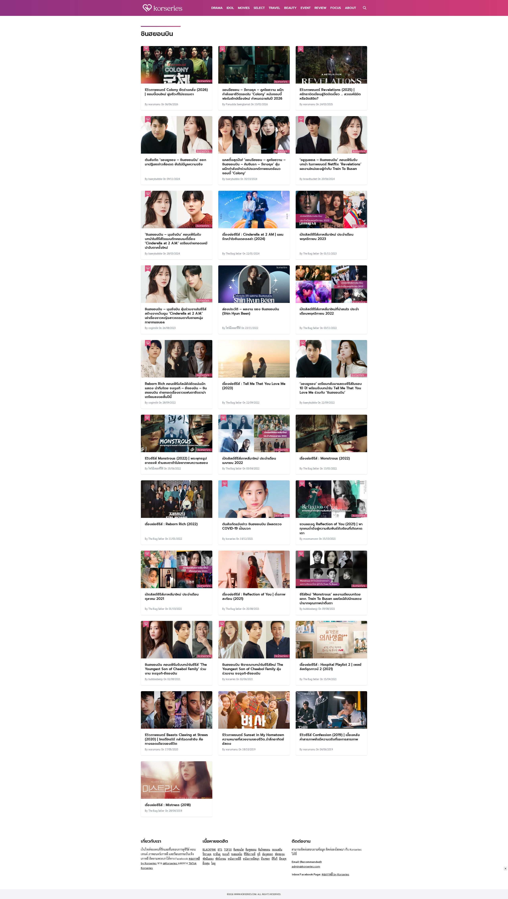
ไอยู (213, 863)
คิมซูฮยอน (250, 849)
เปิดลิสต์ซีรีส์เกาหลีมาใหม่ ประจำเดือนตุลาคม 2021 (172, 596)
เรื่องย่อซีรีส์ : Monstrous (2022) (325, 458)
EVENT (306, 8)
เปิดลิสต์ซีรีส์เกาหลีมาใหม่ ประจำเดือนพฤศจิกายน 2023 (326, 236)
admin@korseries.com (306, 866)
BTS (220, 849)
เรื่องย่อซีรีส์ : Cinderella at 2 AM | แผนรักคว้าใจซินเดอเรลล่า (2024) (252, 236)
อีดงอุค (282, 858)
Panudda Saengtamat (238, 104)
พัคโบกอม (220, 858)
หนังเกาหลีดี (234, 858)
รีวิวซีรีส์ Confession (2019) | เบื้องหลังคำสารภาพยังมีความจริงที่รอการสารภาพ (330, 737)
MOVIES (244, 8)
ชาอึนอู (216, 854)
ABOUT (350, 8)
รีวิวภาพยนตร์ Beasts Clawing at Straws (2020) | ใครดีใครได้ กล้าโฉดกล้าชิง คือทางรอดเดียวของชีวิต (176, 739)
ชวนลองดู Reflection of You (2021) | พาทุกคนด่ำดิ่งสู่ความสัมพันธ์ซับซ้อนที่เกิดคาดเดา (331, 528)
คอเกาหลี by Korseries (335, 874)
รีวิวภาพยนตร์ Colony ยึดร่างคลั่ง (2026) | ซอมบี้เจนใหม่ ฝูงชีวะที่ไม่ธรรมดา (176, 92)
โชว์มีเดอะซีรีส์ (233, 328)
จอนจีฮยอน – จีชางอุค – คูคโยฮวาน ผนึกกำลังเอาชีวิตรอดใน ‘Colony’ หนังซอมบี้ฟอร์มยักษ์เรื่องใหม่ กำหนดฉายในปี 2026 (253, 94)
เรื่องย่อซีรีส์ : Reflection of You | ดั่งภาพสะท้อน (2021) (253, 596)
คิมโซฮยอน (264, 849)
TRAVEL (274, 8)
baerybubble (155, 178)
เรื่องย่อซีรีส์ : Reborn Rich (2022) (171, 524)
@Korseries (170, 863)
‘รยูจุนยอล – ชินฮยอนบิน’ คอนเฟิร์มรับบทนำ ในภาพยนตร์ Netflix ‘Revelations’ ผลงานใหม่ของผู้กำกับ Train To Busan (330, 164)
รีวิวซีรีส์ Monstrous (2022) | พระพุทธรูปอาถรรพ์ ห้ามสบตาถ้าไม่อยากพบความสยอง (176, 460)
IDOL (230, 8)
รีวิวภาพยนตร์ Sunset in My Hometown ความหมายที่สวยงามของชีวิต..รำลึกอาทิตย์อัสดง (253, 739)
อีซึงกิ (274, 858)
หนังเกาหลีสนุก (251, 858)
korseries (230, 538)
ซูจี (258, 854)
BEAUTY (290, 8)
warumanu (154, 104)
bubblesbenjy (310, 608)
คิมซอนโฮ (238, 849)
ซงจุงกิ (225, 854)
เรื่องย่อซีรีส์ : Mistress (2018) (168, 804)
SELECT (259, 8)
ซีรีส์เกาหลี (249, 854)
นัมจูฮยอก (267, 854)
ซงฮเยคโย (236, 854)
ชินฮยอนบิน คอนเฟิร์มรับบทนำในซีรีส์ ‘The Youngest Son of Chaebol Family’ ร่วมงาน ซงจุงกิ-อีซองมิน (176, 669)
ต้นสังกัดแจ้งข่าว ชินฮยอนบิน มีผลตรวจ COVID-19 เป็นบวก (252, 526)
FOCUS (335, 8)
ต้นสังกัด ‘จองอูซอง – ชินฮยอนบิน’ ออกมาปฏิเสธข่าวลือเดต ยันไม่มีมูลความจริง (175, 162)
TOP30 (228, 849)
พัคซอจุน (280, 854)
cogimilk (153, 328)
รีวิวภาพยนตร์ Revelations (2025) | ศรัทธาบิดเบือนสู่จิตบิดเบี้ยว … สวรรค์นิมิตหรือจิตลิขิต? (330, 94)
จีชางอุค (207, 854)
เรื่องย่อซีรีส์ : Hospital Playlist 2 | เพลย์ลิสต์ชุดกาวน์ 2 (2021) (330, 667)
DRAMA (217, 8)
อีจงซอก (265, 858)
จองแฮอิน (277, 849)
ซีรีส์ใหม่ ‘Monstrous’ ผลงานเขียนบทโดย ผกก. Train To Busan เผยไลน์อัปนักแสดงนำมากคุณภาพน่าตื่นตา (331, 599)
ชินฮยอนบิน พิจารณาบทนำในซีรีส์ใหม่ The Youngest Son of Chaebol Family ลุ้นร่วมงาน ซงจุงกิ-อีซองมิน (252, 669)
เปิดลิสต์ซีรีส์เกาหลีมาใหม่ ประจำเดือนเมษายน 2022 (249, 460)
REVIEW (320, 8)
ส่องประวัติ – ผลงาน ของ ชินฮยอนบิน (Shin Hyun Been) (250, 311)
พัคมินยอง (208, 858)
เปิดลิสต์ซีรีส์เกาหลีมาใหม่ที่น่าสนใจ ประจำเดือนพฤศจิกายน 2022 (329, 311)
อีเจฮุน (206, 863)
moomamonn (310, 538)
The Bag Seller (234, 253)
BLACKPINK (209, 849)
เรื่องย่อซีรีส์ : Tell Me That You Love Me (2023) (253, 386)
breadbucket (310, 178)
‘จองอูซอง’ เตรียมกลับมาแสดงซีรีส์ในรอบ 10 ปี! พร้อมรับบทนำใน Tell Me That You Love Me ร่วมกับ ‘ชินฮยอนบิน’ (331, 388)
